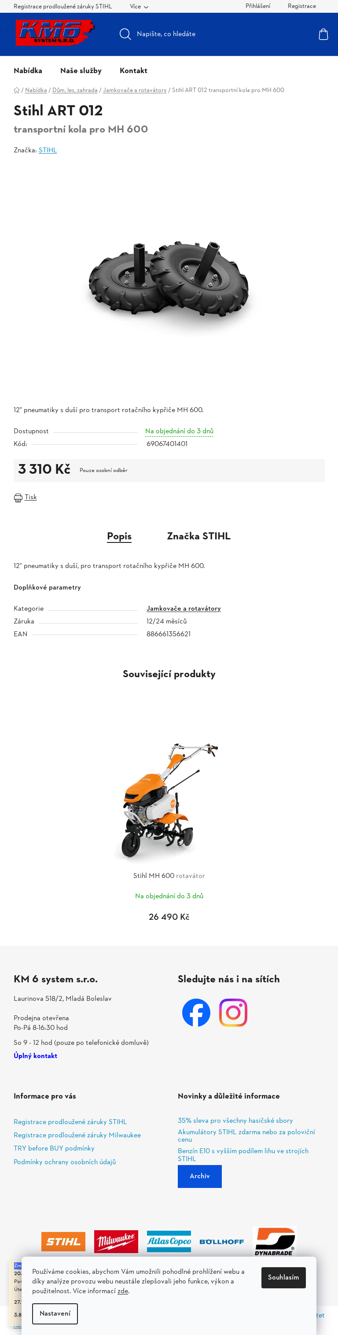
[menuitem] (28, 71)
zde (123, 1291)
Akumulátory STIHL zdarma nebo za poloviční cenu (246, 1136)
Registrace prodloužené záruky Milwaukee (77, 1135)
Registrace (302, 6)
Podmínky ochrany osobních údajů (65, 1162)
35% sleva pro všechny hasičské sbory (235, 1121)
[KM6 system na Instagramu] (233, 1012)
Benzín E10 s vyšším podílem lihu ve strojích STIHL (243, 1155)
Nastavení (55, 1314)
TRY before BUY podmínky (54, 1149)
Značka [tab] (199, 536)
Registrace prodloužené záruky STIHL (63, 7)
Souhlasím (283, 1278)
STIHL (48, 150)
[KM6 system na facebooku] (196, 1013)
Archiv (200, 1176)
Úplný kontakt (35, 1057)
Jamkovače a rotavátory (184, 609)
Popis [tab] (119, 536)
